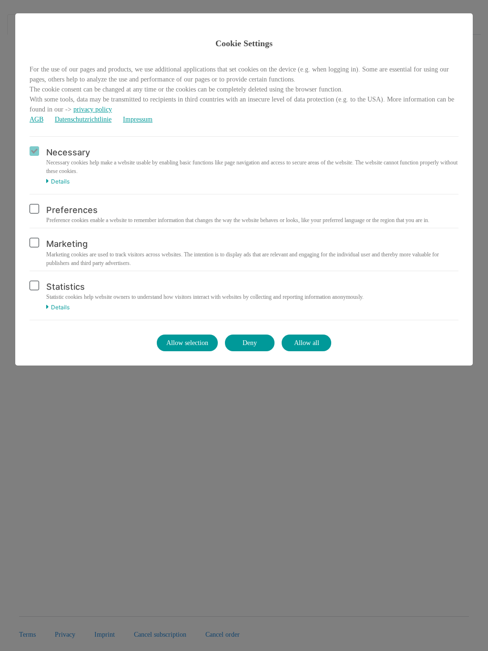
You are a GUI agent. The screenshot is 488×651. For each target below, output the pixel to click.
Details (60, 181)
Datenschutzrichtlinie (83, 119)
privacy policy (92, 109)
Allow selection (187, 342)
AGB (36, 119)
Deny (250, 342)
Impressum (137, 119)
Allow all (306, 342)
